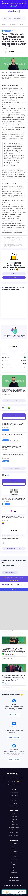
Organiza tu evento (14, 806)
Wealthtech (14, 872)
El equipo (14, 800)
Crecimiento (6, 461)
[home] (14, 11)
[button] (5, 24)
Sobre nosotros (14, 792)
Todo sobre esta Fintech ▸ (14, 401)
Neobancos (14, 859)
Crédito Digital (14, 843)
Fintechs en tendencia (14, 827)
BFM (14, 846)
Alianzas (8, 503)
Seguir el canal (14, 714)
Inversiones (7, 30)
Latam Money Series (14, 824)
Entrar (21, 24)
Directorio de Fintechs (14, 835)
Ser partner (14, 803)
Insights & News (14, 814)
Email (5, 601)
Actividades (14, 816)
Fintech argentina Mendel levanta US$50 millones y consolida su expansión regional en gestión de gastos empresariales (13, 537)
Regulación (5, 440)
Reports (14, 821)
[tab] (14, 414)
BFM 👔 (14, 30)
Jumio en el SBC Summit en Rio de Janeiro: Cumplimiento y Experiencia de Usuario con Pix (13, 456)
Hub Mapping (14, 819)
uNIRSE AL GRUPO (14, 759)
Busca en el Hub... (14, 832)
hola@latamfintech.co (17, 336)
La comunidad (14, 795)
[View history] (18, 892)
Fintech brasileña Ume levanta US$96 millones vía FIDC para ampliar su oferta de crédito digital (13, 650)
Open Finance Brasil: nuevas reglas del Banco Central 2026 (12, 435)
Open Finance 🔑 (14, 440)
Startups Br (11, 51)
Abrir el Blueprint (14, 737)
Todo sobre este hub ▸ (14, 468)
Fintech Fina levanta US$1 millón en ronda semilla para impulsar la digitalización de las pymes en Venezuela (13, 517)
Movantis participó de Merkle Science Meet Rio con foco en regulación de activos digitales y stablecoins (13, 424)
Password (6, 608)
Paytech (14, 867)
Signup (14, 589)
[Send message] (22, 892)
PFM (14, 864)
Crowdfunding (14, 848)
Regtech (14, 870)
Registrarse (12, 24)
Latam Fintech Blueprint (14, 880)
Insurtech (14, 856)
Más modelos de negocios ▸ (14, 548)
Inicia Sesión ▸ (14, 273)
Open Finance (14, 862)
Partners (14, 829)
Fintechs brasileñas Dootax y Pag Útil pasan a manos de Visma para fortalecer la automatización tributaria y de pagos (13, 446)
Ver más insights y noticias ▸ (10, 572)
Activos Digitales (14, 854)
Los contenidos (14, 798)
